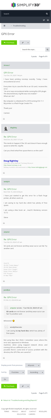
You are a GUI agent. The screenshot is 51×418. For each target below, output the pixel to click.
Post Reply (10, 42)
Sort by (10, 372)
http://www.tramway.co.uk (12, 165)
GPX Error (8, 34)
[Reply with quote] (4, 119)
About (23, 411)
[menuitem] (48, 20)
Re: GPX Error (10, 136)
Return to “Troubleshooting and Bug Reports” (20, 400)
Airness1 (7, 65)
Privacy (15, 411)
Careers (32, 414)
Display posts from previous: (17, 365)
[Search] (47, 14)
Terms (6, 411)
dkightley (13, 128)
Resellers (43, 411)
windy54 (7, 182)
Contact (32, 411)
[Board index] (25, 4)
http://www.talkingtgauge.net (37, 167)
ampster (7, 232)
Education (21, 414)
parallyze (7, 290)
